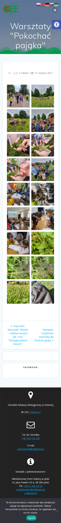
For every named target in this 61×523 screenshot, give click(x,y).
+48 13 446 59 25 (33, 486)
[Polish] (38, 4)
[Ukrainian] (56, 4)
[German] (47, 4)
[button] (56, 24)
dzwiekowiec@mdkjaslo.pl (30, 489)
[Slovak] (52, 4)
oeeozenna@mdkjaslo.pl (30, 449)
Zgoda (31, 518)
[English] (43, 4)
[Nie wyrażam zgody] (56, 510)
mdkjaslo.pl (30, 493)
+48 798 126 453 (30, 438)
